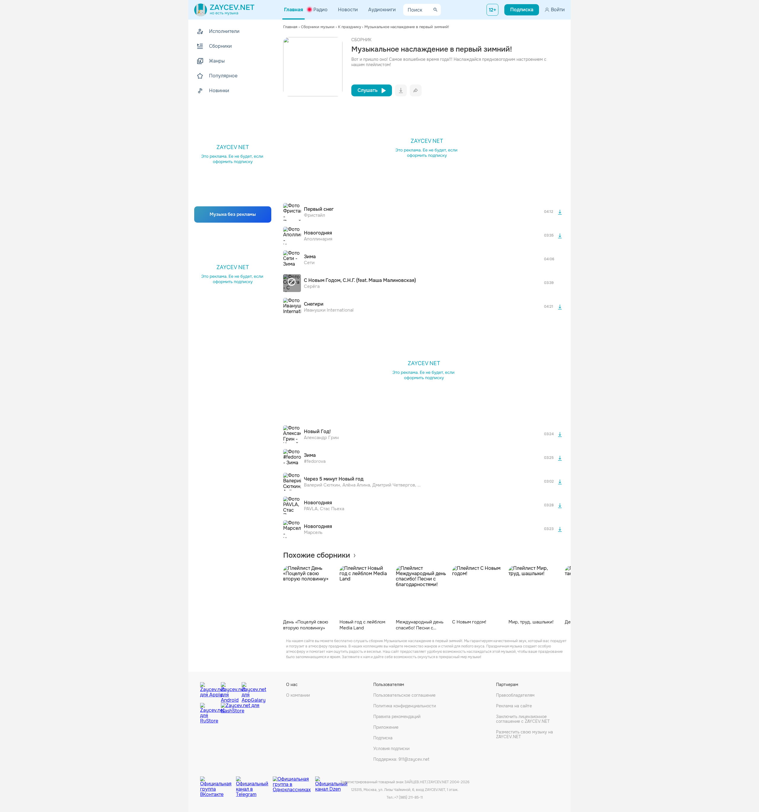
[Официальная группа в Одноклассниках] (294, 782)
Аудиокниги (382, 10)
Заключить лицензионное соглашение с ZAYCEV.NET (523, 719)
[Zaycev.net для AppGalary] (250, 691)
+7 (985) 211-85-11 (408, 797)
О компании (298, 695)
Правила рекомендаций (396, 716)
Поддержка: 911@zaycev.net (401, 759)
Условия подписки (391, 748)
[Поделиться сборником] (416, 90)
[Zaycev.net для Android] (230, 691)
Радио (320, 10)
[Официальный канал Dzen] (331, 782)
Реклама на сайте (514, 705)
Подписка (383, 738)
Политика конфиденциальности (404, 705)
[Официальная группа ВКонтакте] (218, 782)
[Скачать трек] (560, 212)
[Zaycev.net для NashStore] (240, 713)
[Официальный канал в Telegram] (254, 782)
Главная (293, 10)
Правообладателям (515, 695)
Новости (348, 10)
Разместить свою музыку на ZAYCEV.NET (524, 734)
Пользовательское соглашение (404, 695)
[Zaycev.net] (224, 10)
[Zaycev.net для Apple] (209, 691)
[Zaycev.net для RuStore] (209, 713)
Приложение (385, 727)
